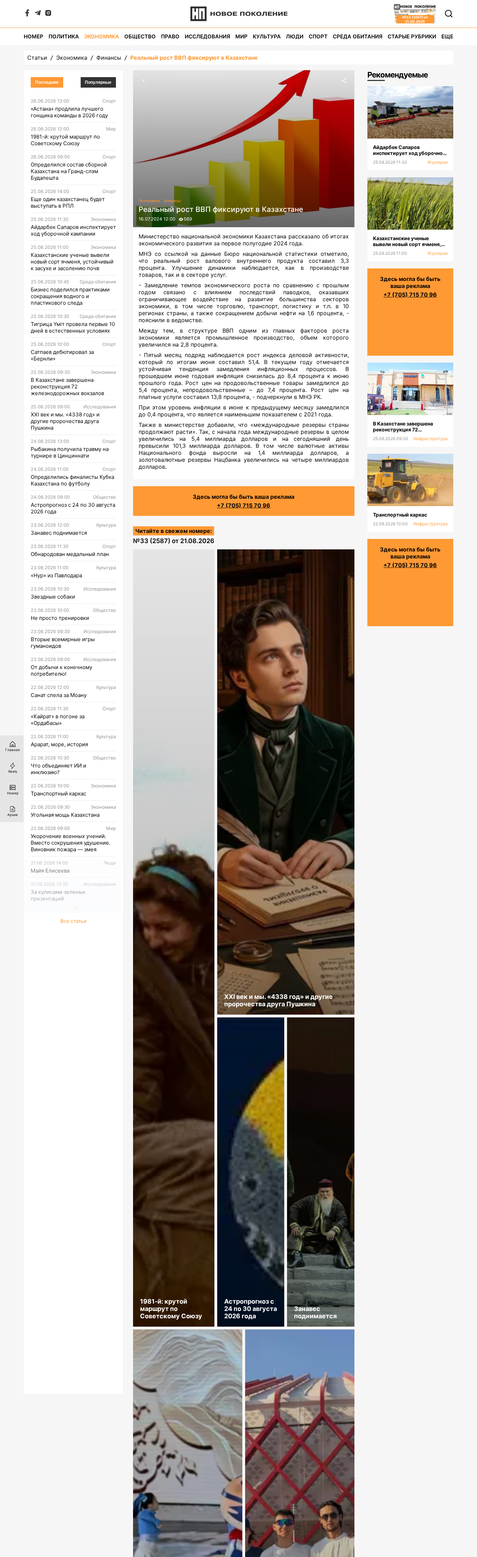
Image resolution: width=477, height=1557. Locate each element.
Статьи (37, 57)
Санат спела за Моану (59, 695)
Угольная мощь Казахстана (65, 814)
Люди (294, 36)
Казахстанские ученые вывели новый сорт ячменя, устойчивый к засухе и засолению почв (72, 262)
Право (170, 36)
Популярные (98, 82)
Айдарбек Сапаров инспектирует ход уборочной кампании (73, 230)
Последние (47, 82)
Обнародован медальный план (70, 554)
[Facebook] (27, 14)
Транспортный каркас (58, 793)
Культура (267, 36)
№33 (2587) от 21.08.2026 (173, 540)
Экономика (101, 36)
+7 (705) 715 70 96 (243, 505)
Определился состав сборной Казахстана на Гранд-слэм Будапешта (69, 171)
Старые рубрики (412, 36)
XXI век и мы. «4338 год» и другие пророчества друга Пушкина (65, 421)
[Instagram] (48, 14)
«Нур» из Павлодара (56, 575)
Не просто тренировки (60, 618)
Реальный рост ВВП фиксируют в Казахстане (194, 57)
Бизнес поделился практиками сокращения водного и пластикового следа (70, 296)
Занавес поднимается (59, 532)
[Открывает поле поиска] (448, 13)
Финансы (108, 57)
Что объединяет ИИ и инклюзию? (58, 769)
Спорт (318, 36)
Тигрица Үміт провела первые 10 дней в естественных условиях (73, 327)
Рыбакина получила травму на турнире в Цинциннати (70, 452)
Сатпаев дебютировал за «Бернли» (62, 355)
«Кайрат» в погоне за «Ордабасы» (58, 719)
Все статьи (73, 921)
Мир (241, 36)
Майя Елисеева (50, 870)
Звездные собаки (53, 596)
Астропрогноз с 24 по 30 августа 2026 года (73, 508)
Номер (33, 36)
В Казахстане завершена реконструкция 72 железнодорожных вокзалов (67, 386)
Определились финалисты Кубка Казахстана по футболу (72, 480)
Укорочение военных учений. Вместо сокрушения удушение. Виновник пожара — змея (70, 843)
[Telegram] (37, 14)
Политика (64, 36)
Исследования (207, 36)
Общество (140, 36)
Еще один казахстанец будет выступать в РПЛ (68, 202)
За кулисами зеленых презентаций (58, 895)
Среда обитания (357, 36)
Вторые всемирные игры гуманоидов (63, 642)
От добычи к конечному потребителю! (61, 670)
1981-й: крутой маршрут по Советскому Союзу (65, 140)
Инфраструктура (430, 438)
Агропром (437, 162)
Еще (447, 36)
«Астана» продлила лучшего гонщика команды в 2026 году (69, 112)
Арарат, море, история (59, 744)
